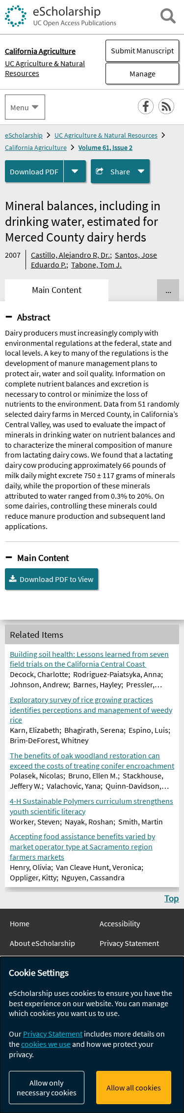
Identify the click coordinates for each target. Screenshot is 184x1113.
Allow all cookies (133, 1087)
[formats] (75, 171)
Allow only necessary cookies (47, 1087)
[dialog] (92, 1035)
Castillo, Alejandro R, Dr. (70, 255)
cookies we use (46, 1044)
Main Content (43, 557)
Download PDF (34, 171)
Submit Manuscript (142, 50)
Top (171, 898)
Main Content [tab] (56, 290)
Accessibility (120, 923)
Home (19, 923)
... (168, 290)
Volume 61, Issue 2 (105, 147)
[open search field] (168, 16)
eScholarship (24, 135)
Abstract (33, 317)
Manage (130, 73)
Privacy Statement (129, 943)
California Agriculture (36, 147)
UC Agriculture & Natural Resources (45, 68)
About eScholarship (42, 943)
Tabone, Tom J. (96, 264)
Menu (19, 107)
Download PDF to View (56, 579)
